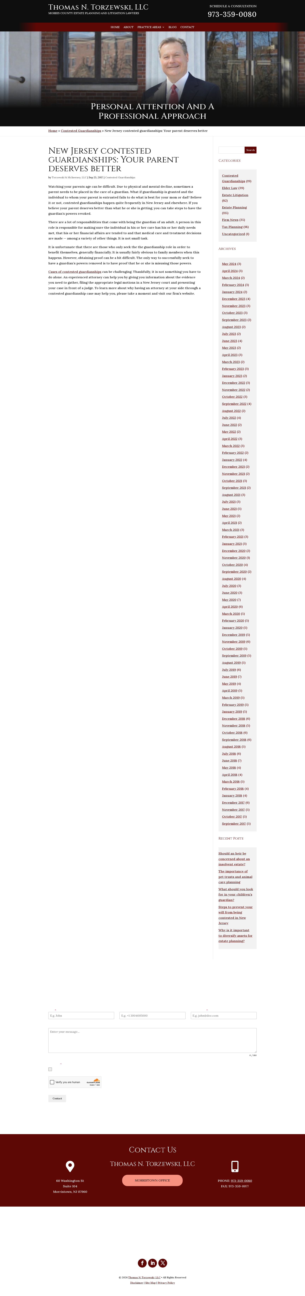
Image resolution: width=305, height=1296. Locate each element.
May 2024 (229, 264)
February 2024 (233, 285)
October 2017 (232, 816)
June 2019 (229, 677)
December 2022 (233, 383)
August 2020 (231, 579)
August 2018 (231, 746)
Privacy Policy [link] (166, 1282)
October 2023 (232, 313)
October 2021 (232, 481)
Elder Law (229, 188)
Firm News (230, 220)
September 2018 (234, 740)
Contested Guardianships (81, 131)
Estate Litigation (235, 195)
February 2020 (233, 620)
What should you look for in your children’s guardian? (236, 894)
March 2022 (231, 446)
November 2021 (233, 474)
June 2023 (229, 341)
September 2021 (234, 488)
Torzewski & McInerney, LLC (69, 177)
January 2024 (232, 292)
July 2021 (229, 502)
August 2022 (231, 411)
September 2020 (234, 572)
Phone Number (127, 1010)
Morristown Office (152, 1180)
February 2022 (233, 453)
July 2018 (229, 754)
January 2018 (232, 795)
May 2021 (229, 516)
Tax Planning (232, 227)
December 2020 (234, 551)
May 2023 (229, 348)
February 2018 (233, 789)
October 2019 (232, 649)
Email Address (199, 1010)
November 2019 (233, 642)
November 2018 (233, 725)
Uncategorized (233, 234)
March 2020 (231, 614)
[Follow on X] (162, 1263)
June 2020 (229, 593)
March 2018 (231, 781)
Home (52, 131)
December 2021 (233, 467)
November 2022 (233, 390)
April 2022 (229, 439)
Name (52, 1010)
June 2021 (229, 509)
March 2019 (231, 698)
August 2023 (231, 327)
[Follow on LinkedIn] (152, 1263)
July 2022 (229, 418)
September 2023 (234, 320)
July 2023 (229, 334)
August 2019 (231, 663)
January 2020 (232, 628)
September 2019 (234, 655)
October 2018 (232, 733)
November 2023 (234, 306)
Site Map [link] (150, 1282)
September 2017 (234, 824)
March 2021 (230, 530)
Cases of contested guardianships (74, 272)
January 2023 (232, 376)
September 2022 (234, 404)
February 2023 (233, 369)
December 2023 (233, 299)
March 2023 (231, 362)
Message (53, 1026)
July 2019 (229, 670)
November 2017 (233, 810)
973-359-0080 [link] (232, 14)
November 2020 (234, 558)
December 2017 (233, 803)
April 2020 (230, 607)
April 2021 (229, 523)
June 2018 (229, 760)
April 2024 (230, 271)
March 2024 (231, 278)
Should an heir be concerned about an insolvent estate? (234, 858)
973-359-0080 (241, 1181)
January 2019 (232, 711)
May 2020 (229, 600)
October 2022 (232, 397)
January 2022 (232, 460)
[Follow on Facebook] (142, 1263)
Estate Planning (234, 207)
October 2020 (232, 565)
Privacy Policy (57, 1110)
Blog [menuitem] (173, 27)
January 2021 (232, 544)
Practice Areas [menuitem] (149, 27)
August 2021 (231, 495)
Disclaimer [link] (136, 1282)
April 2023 (230, 355)
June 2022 (229, 425)
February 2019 (233, 705)
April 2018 (229, 775)
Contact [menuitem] (187, 27)
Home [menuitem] (115, 27)
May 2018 (229, 768)
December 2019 (233, 635)
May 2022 (229, 432)
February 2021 (232, 537)
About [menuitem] (129, 27)
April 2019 (229, 690)
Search (250, 150)
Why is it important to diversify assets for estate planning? (236, 935)
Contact (57, 1098)
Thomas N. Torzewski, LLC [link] (144, 1277)
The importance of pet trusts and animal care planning (235, 876)
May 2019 (229, 684)
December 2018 (233, 719)
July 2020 (229, 586)
